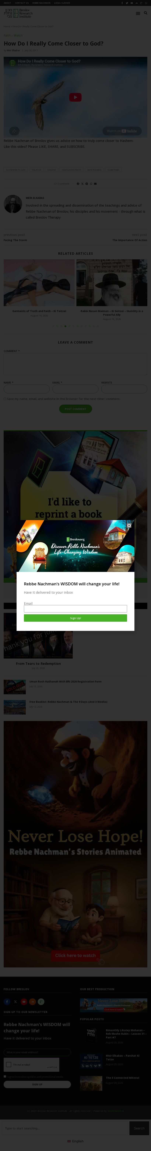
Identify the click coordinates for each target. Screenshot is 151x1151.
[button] (129, 525)
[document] (75, 575)
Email (28, 603)
